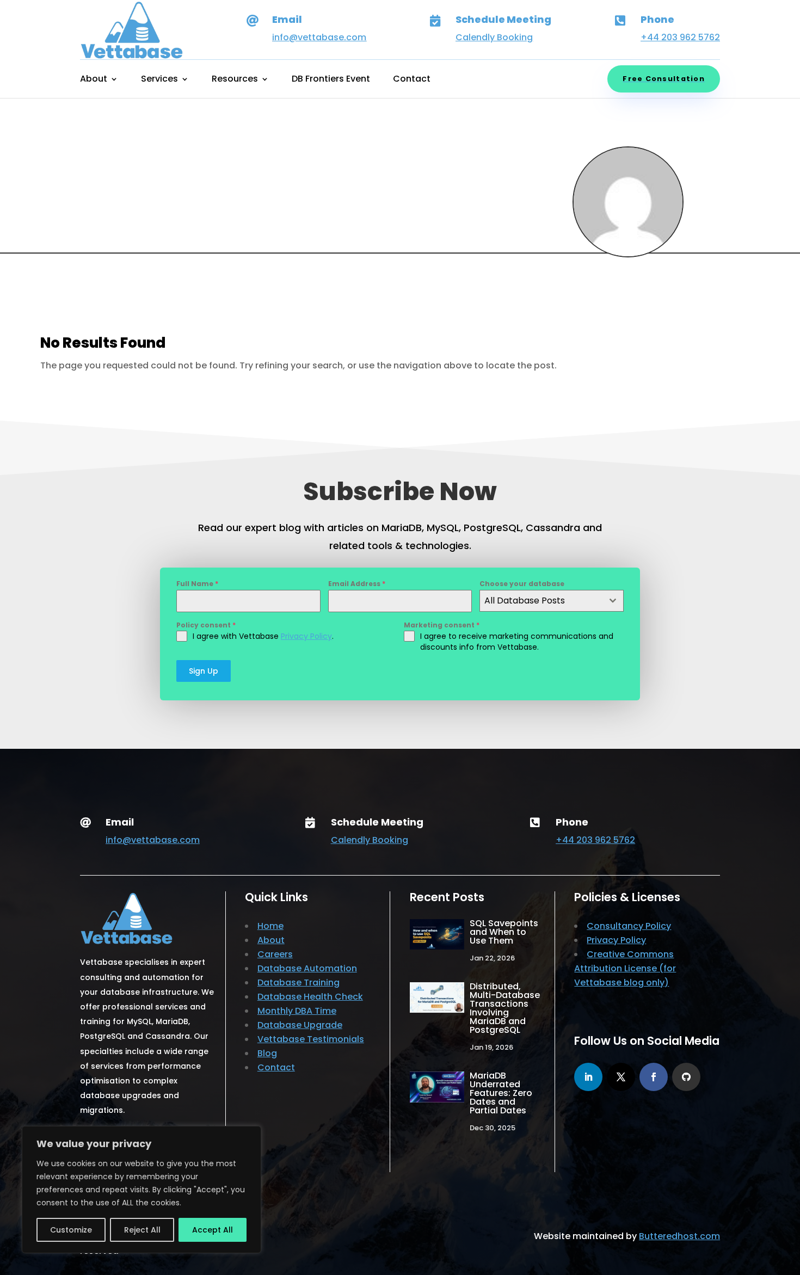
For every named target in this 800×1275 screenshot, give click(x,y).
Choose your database (521, 583)
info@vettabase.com (319, 37)
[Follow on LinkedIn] (588, 1077)
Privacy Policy (306, 636)
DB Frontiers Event (331, 80)
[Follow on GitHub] (686, 1077)
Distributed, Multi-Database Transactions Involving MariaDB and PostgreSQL (505, 1008)
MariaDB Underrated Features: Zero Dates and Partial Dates (501, 1093)
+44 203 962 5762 (680, 37)
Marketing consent (441, 625)
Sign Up (203, 671)
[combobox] (551, 601)
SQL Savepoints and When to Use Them (504, 932)
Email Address (356, 583)
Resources (235, 80)
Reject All (142, 1229)
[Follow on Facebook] (653, 1077)
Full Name (197, 583)
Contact (411, 80)
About (93, 80)
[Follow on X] (621, 1077)
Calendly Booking (494, 37)
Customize (71, 1229)
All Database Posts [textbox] (524, 600)
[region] (141, 1189)
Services (159, 80)
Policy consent (206, 625)
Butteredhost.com (679, 1236)
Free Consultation (664, 78)
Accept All (212, 1229)
